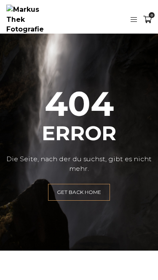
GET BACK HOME (79, 192)
